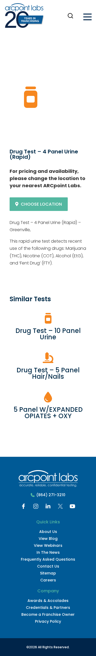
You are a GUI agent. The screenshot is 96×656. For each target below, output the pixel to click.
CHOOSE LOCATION (41, 204)
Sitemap (48, 573)
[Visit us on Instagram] (36, 507)
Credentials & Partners (48, 607)
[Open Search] (70, 16)
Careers (48, 580)
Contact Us (48, 566)
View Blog (48, 538)
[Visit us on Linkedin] (48, 507)
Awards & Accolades (48, 600)
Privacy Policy (48, 621)
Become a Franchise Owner (48, 614)
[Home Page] (24, 17)
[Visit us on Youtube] (72, 507)
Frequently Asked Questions (48, 559)
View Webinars (48, 545)
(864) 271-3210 (50, 495)
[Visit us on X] (60, 507)
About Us (48, 531)
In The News (48, 552)
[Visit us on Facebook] (23, 507)
